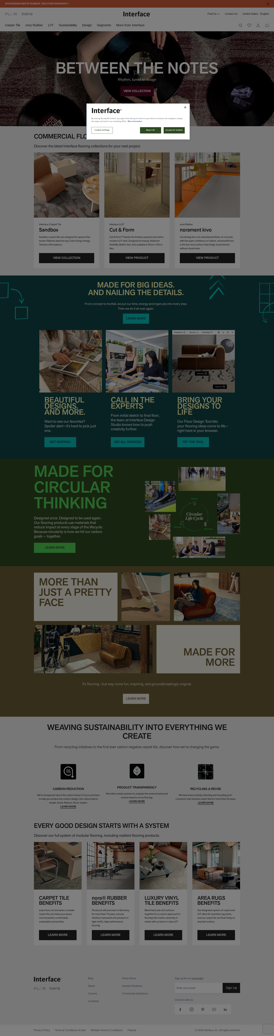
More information (135, 121)
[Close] (185, 107)
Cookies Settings (102, 130)
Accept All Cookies (174, 130)
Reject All (150, 130)
